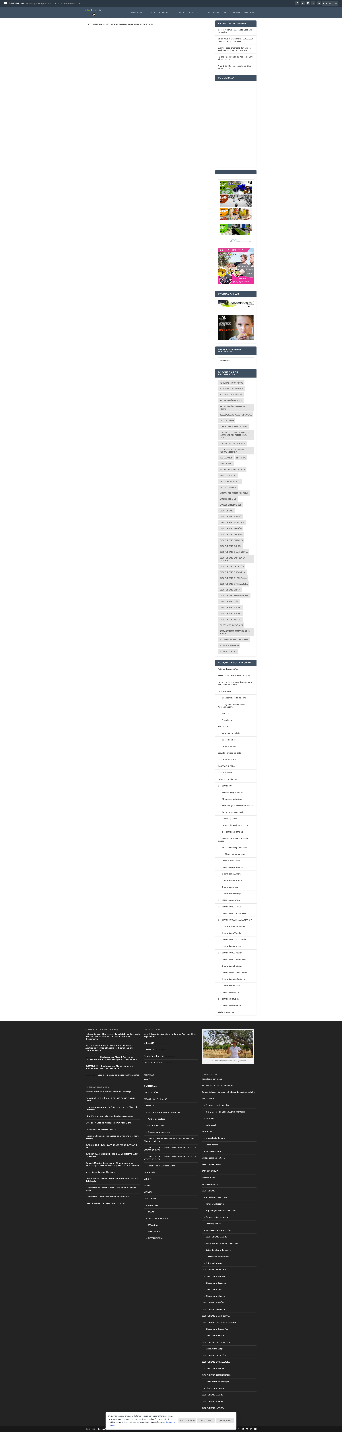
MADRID (147, 1185)
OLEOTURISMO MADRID (230, 607)
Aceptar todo (187, 1421)
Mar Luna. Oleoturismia (97, 1045)
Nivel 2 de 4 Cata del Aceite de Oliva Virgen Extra (234, 67)
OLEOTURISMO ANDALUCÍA (232, 522)
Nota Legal (227, 720)
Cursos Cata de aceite (161, 12)
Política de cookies (156, 1119)
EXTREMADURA (155, 1231)
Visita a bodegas (228, 651)
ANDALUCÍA (149, 1043)
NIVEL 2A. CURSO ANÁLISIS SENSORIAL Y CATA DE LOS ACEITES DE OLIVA (170, 1148)
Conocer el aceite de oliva (233, 426)
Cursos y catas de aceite (232, 443)
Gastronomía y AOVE (230, 481)
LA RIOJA (147, 1179)
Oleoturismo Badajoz (231, 534)
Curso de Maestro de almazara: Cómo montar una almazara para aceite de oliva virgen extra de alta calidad (113, 1164)
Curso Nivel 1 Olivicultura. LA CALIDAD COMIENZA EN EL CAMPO (235, 39)
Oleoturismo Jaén (229, 601)
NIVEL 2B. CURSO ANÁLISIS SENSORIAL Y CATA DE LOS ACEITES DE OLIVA (170, 1157)
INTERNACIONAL (155, 1238)
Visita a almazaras (229, 645)
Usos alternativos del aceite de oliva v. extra (118, 1075)
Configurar (225, 1421)
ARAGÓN (147, 1079)
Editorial (241, 457)
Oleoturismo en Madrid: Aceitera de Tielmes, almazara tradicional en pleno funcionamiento (109, 1048)
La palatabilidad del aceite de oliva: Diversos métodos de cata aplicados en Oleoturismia (113, 1036)
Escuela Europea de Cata (232, 469)
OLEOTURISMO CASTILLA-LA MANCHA (232, 559)
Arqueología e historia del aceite (234, 407)
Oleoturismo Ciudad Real (233, 572)
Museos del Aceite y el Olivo (234, 493)
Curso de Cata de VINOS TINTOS (101, 1129)
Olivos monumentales (231, 625)
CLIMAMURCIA (92, 1066)
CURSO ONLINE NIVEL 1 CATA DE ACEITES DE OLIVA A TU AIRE (111, 1146)
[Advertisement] (238, 124)
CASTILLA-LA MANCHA (154, 1062)
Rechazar (206, 1421)
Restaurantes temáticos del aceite (235, 632)
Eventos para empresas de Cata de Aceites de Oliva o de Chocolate (234, 49)
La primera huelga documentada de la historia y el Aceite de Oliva (112, 1137)
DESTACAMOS (226, 457)
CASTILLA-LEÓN (151, 1092)
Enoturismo (226, 463)
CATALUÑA (153, 1225)
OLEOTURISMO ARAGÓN (231, 528)
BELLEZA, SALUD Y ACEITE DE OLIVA (236, 415)
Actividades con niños (231, 383)
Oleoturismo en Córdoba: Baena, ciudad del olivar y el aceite (111, 1188)
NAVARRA (148, 1192)
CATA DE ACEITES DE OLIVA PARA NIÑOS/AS (105, 1203)
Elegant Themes (105, 1429)
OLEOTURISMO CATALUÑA (232, 566)
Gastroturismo (225, 772)
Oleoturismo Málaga (231, 893)
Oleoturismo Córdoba (232, 880)
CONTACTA (249, 12)
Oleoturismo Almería (231, 516)
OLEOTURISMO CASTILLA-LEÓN (232, 939)
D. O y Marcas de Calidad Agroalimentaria (232, 450)
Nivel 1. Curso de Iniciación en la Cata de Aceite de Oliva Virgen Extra (170, 1035)
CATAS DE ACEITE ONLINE (191, 12)
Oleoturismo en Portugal (233, 578)
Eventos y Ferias (228, 475)
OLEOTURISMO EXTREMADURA (234, 584)
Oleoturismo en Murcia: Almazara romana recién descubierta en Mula (109, 1067)
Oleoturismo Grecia (230, 590)
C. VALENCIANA (150, 1086)
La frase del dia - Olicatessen (99, 1034)
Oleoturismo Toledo (230, 619)
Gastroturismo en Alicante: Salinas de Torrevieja (235, 30)
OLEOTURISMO (136, 12)
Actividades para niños (231, 388)
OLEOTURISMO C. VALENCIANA (234, 552)
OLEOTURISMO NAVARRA (229, 1005)
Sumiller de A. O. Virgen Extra (161, 1165)
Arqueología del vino (231, 400)
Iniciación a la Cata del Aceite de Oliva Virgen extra (236, 58)
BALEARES (152, 1211)
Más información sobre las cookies (164, 1112)
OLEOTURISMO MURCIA (228, 999)
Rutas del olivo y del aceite (234, 639)
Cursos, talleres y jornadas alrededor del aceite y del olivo (234, 435)
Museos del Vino (228, 499)
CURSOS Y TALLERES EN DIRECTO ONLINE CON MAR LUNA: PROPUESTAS (112, 1155)
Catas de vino (227, 420)
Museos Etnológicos (230, 505)
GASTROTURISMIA (232, 12)
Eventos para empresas (159, 1132)
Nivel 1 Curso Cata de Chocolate (100, 1172)
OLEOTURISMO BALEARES (231, 540)
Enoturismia (213, 12)
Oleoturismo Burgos (230, 546)
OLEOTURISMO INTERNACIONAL (234, 595)
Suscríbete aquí (225, 360)
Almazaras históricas (231, 394)
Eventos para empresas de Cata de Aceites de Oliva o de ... (54, 3)
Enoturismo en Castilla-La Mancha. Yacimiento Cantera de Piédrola (112, 1179)
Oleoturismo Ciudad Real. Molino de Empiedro (107, 1196)
